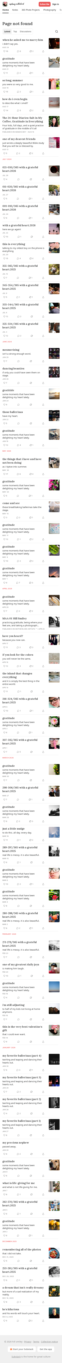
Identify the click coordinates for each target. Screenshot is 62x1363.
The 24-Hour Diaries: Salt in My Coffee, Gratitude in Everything (22, 119)
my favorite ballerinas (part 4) (21, 1055)
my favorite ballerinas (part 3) (21, 1077)
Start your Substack (23, 1349)
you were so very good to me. (17, 84)
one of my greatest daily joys (20, 964)
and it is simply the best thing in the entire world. (20, 682)
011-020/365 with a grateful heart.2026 (20, 188)
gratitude (8, 58)
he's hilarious (10, 1309)
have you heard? (12, 636)
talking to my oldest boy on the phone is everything (23, 249)
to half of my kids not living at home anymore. (21, 1010)
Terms (36, 1341)
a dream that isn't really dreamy (23, 1287)
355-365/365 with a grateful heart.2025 (20, 267)
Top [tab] (15, 31)
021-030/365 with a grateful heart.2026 (20, 169)
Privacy (27, 1341)
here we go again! (11, 229)
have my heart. (10, 415)
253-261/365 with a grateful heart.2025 (19, 1270)
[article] (31, 45)
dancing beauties (13, 368)
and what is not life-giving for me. (19, 1186)
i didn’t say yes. (10, 43)
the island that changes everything (17, 675)
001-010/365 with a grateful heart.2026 (20, 207)
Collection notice (49, 1341)
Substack (16, 1356)
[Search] (57, 31)
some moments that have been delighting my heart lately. (18, 64)
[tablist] (17, 31)
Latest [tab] (7, 31)
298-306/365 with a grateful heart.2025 (20, 789)
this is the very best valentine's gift (22, 1028)
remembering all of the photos (21, 1249)
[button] (5, 10)
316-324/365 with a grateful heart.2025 (20, 700)
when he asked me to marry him (22, 40)
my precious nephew (15, 1142)
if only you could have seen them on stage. (21, 374)
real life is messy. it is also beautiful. (20, 854)
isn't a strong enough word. (16, 353)
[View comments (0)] (18, 179)
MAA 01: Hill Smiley (14, 618)
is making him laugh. (13, 968)
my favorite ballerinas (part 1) (21, 1121)
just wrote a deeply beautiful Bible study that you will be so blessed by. (23, 144)
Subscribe (44, 4)
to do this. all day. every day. (17, 832)
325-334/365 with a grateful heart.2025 (20, 325)
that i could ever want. (13, 1034)
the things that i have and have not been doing (22, 460)
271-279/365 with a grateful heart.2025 (19, 944)
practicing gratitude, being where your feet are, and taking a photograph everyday (22, 624)
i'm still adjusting (13, 1005)
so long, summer (12, 80)
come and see (11, 503)
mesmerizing (10, 349)
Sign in (55, 4)
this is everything (13, 244)
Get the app (46, 1349)
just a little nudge (13, 828)
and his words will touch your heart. (21, 1313)
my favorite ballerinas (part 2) (21, 1099)
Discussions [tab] (25, 31)
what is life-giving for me (18, 1183)
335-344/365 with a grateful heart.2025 (20, 306)
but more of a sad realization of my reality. (20, 1293)
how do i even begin (14, 99)
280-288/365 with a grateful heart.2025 (20, 915)
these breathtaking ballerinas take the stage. (21, 509)
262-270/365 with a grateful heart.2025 (19, 1203)
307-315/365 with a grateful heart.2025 (19, 741)
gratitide (8, 390)
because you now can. (13, 639)
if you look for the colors (17, 654)
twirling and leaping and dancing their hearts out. (22, 1061)
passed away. (9, 1146)
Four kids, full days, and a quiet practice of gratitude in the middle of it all (22, 127)
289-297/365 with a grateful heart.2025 (19, 849)
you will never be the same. (16, 658)
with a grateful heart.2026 (19, 225)
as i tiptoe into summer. (14, 466)
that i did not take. (11, 1253)
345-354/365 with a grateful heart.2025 (20, 287)
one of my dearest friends (19, 139)
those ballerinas (12, 412)
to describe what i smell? (15, 103)
